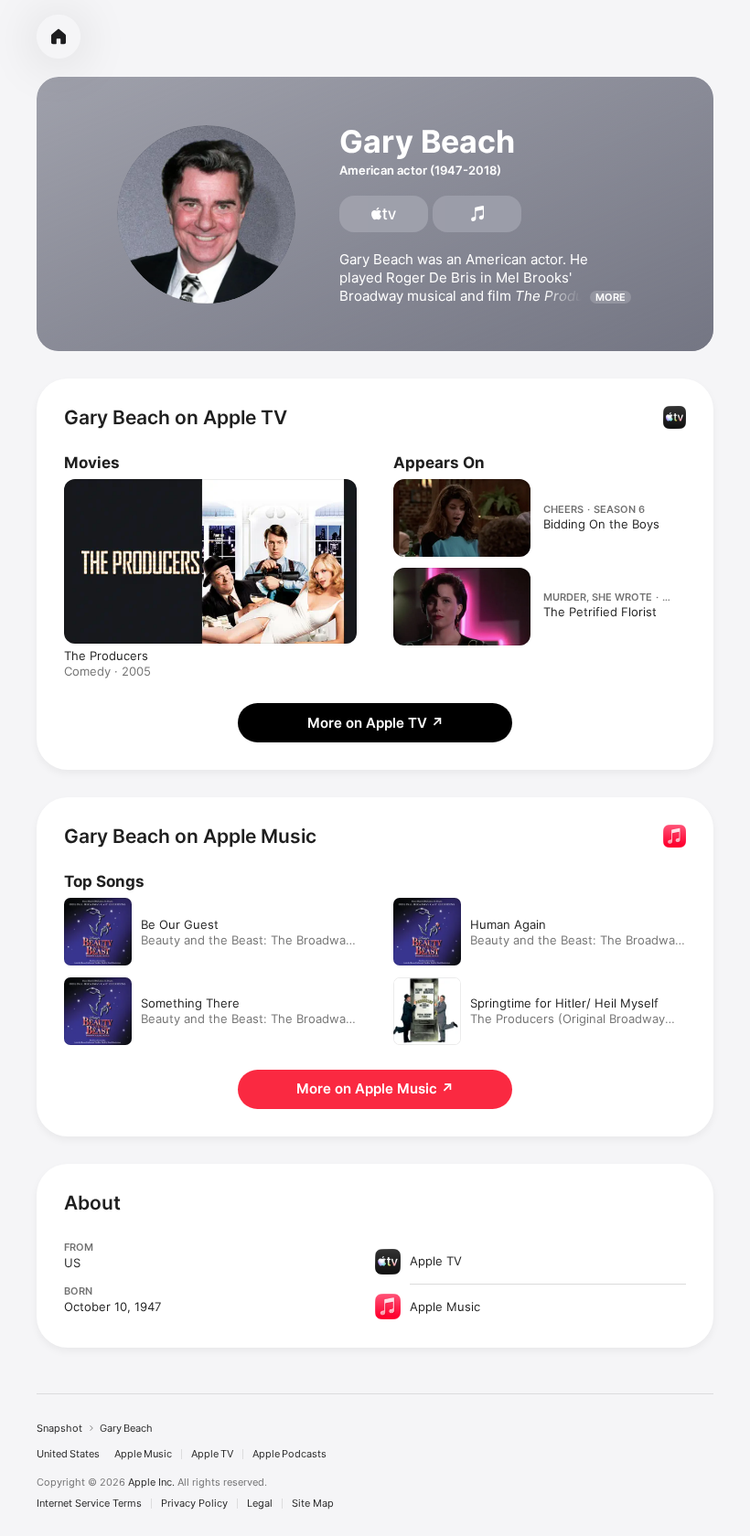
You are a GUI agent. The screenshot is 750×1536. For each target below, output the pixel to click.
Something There (190, 1003)
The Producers (106, 655)
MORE (610, 297)
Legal (260, 1504)
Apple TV (212, 1454)
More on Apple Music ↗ (375, 1088)
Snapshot (59, 1428)
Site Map (313, 1504)
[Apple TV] (383, 214)
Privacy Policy (194, 1504)
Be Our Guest (180, 924)
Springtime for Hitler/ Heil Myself (564, 1003)
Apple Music (143, 1454)
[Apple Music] (477, 214)
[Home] (58, 37)
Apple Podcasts (289, 1454)
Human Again (508, 924)
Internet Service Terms (89, 1504)
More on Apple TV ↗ (375, 722)
